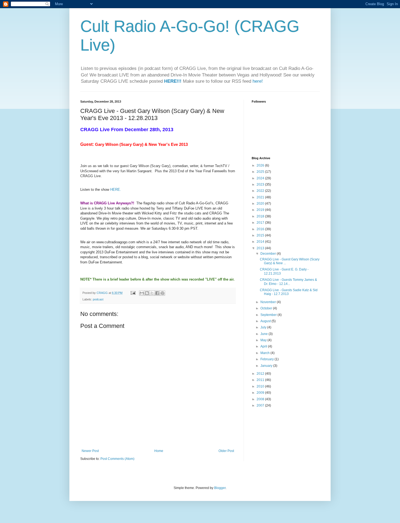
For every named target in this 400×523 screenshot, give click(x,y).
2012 (261, 374)
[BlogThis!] (147, 293)
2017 (261, 222)
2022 (261, 191)
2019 (261, 210)
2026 (261, 165)
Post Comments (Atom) (117, 459)
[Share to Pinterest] (162, 293)
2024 (261, 178)
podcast (98, 299)
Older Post (226, 451)
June (264, 334)
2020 (261, 203)
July (263, 327)
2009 (261, 393)
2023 (261, 184)
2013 (261, 248)
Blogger (220, 488)
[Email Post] (132, 292)
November (268, 302)
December (268, 254)
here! (258, 81)
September (269, 315)
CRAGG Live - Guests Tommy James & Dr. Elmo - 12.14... (288, 281)
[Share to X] (152, 293)
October (266, 308)
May (263, 340)
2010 (261, 386)
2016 (261, 229)
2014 (261, 242)
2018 (261, 216)
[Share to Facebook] (157, 293)
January (266, 366)
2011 (261, 380)
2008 (261, 399)
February (267, 359)
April (264, 346)
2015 (261, 235)
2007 (261, 405)
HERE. (115, 189)
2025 (261, 172)
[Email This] (141, 293)
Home (158, 451)
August (266, 321)
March (265, 353)
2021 (261, 197)
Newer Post (90, 451)
